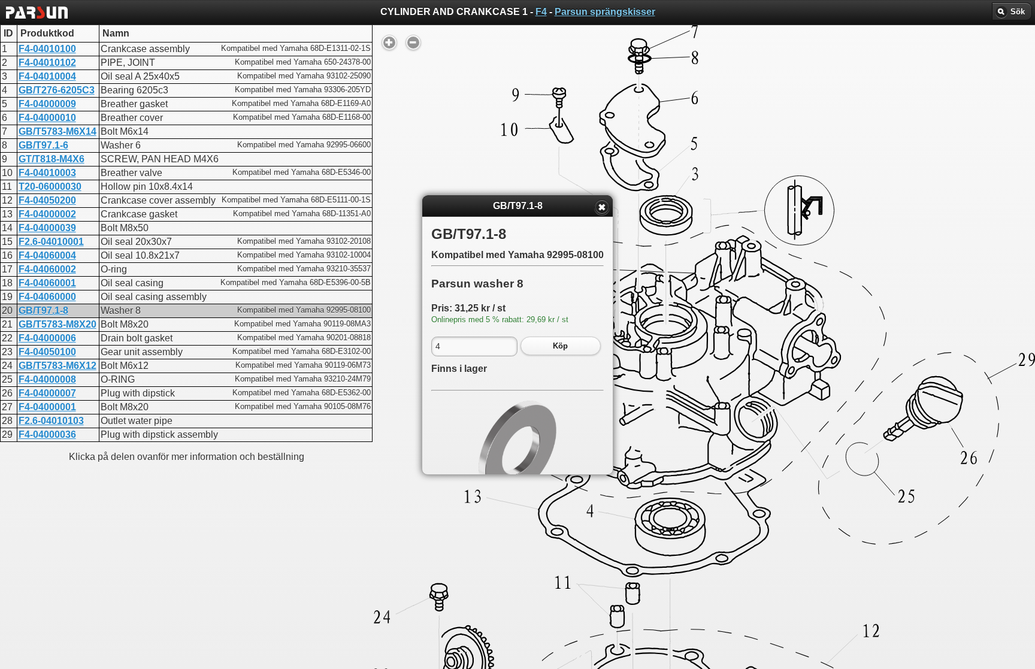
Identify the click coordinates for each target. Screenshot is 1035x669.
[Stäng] (602, 207)
